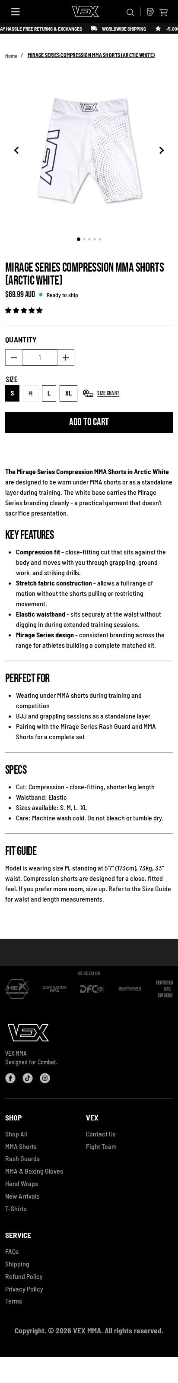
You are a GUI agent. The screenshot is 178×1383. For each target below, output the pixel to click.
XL (68, 393)
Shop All (16, 1134)
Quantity (21, 339)
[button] (163, 12)
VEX (92, 1117)
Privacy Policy (24, 1289)
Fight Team (101, 1146)
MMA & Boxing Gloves (34, 1171)
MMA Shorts (21, 1146)
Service (18, 1235)
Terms (13, 1301)
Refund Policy (24, 1276)
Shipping (17, 1264)
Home (11, 56)
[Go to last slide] (18, 150)
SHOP (13, 1117)
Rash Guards (22, 1158)
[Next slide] (160, 150)
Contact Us (101, 1134)
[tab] (78, 239)
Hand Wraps (21, 1183)
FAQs (12, 1251)
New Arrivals (22, 1196)
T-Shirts (16, 1208)
